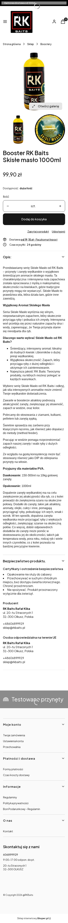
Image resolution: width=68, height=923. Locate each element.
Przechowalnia (11, 747)
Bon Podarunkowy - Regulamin (21, 809)
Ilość (6, 196)
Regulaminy (10, 797)
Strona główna (12, 44)
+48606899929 (13, 623)
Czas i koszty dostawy (16, 775)
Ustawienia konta (13, 741)
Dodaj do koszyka (34, 219)
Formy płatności (13, 769)
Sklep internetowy (32, 918)
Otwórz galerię (48, 106)
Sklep (30, 44)
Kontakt (8, 831)
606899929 (10, 854)
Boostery (45, 44)
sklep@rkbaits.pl (14, 628)
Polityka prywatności (15, 803)
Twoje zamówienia (14, 735)
